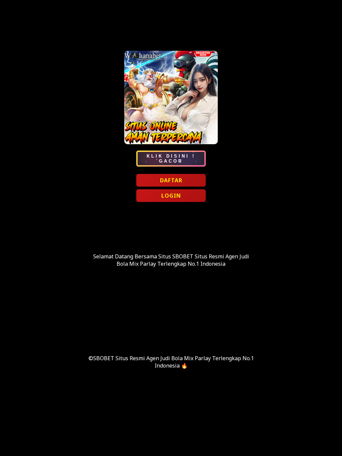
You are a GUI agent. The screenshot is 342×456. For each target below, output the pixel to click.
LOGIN (171, 195)
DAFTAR (171, 180)
